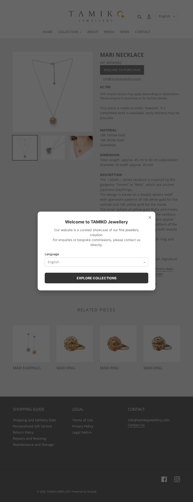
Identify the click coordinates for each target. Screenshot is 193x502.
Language (52, 254)
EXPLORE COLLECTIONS (97, 278)
